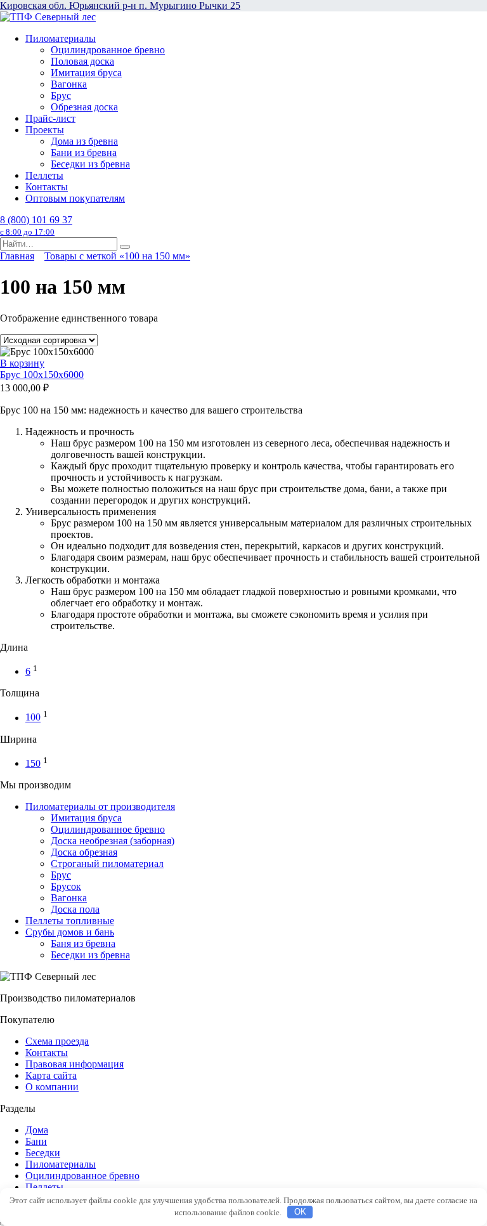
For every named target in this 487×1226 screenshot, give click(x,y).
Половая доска (82, 61)
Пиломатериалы (60, 38)
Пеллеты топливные (69, 920)
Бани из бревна (84, 152)
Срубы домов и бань (69, 932)
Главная (17, 256)
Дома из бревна (84, 141)
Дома (36, 1130)
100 (33, 717)
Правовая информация (74, 1064)
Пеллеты (44, 175)
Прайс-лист (50, 118)
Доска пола (75, 909)
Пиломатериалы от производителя (100, 806)
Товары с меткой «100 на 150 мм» (117, 256)
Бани (36, 1141)
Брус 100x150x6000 (42, 374)
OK (300, 1211)
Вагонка (69, 84)
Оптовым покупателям (75, 198)
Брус (61, 95)
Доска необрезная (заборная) (112, 840)
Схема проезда (57, 1041)
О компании (52, 1086)
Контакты (46, 186)
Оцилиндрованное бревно (108, 49)
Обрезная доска (84, 106)
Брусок (66, 886)
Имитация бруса (86, 72)
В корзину (22, 363)
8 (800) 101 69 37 (36, 225)
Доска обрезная (84, 852)
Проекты (44, 129)
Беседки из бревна (90, 164)
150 (33, 763)
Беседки (42, 1152)
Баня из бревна (83, 943)
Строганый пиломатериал (107, 863)
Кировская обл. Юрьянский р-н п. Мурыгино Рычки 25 (120, 5)
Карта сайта (51, 1075)
